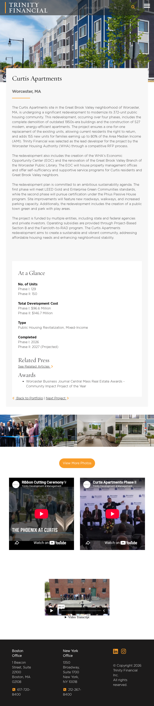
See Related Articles (34, 366)
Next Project (56, 398)
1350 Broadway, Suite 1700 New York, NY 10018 (71, 672)
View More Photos (77, 463)
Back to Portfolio (29, 398)
